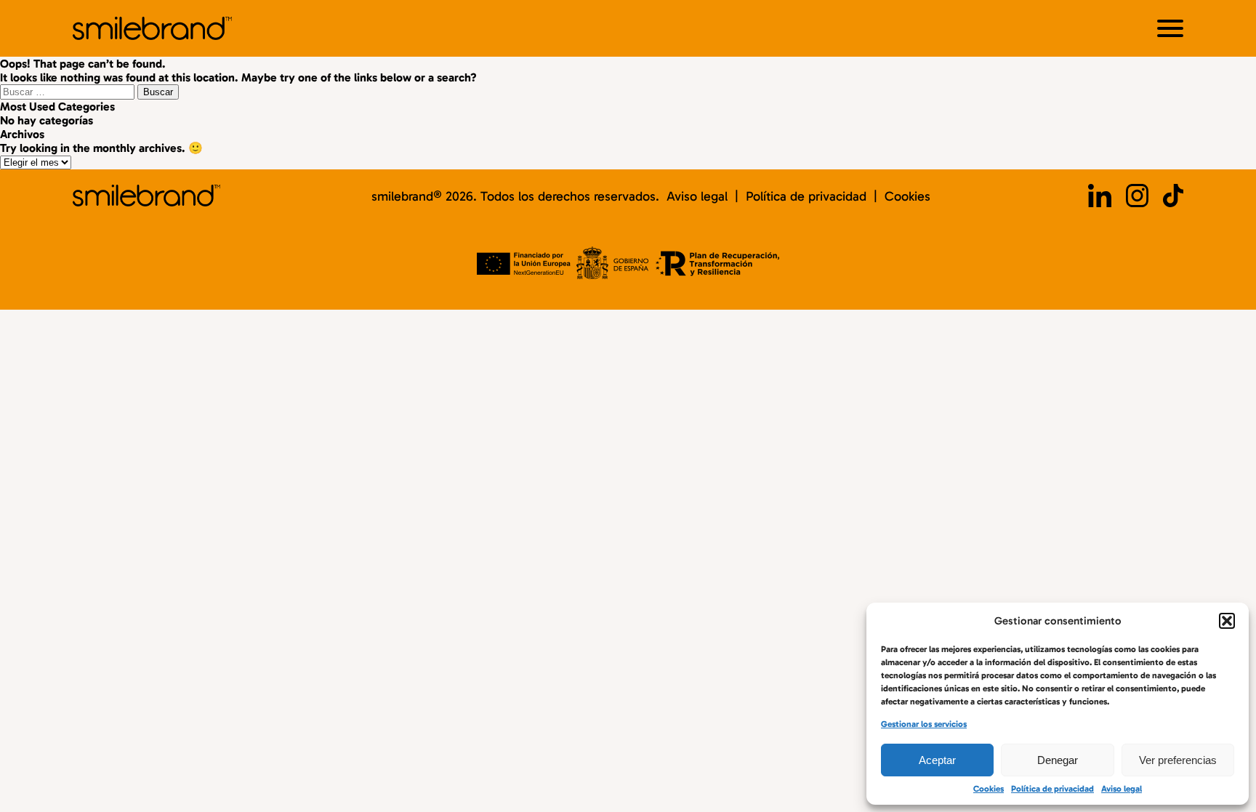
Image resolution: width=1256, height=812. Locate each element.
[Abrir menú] (1170, 28)
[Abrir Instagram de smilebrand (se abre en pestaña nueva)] (1137, 197)
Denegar (1057, 760)
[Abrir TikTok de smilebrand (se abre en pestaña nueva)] (1173, 197)
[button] (1227, 621)
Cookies (988, 789)
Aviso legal (1121, 789)
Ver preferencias (1178, 760)
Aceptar (937, 760)
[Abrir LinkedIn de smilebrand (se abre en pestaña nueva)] (1099, 197)
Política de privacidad (1052, 789)
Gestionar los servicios (924, 724)
